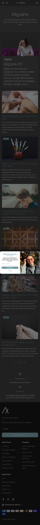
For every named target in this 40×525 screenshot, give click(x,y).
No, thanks (10, 270)
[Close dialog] (39, 252)
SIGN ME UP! (10, 267)
